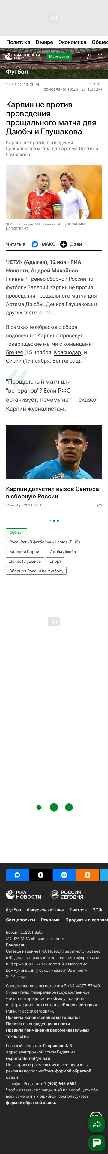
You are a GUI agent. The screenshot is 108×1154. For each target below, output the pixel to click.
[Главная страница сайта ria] (7, 56)
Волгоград (65, 360)
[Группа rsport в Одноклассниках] (87, 875)
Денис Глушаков (25, 561)
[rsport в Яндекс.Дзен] (40, 875)
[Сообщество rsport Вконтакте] (64, 875)
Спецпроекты (20, 920)
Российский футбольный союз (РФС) (44, 542)
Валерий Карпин (25, 551)
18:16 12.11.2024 (22, 84)
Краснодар (67, 352)
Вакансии (16, 944)
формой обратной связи (30, 1102)
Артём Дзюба (63, 551)
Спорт (55, 561)
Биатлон (78, 910)
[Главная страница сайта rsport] (36, 56)
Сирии (14, 360)
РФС (64, 390)
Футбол (16, 532)
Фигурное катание (45, 910)
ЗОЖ (98, 910)
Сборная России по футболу (36, 570)
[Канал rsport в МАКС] (17, 875)
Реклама (50, 920)
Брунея (14, 352)
